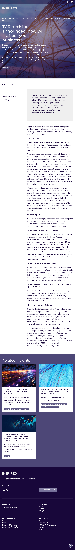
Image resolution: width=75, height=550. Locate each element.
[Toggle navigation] (71, 8)
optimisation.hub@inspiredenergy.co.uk (43, 346)
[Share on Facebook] (3, 99)
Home (4, 19)
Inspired (9, 473)
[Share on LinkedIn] (9, 99)
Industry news (23, 19)
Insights (12, 19)
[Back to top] (71, 546)
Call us (16, 507)
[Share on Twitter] (6, 99)
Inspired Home (9, 8)
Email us (8, 507)
